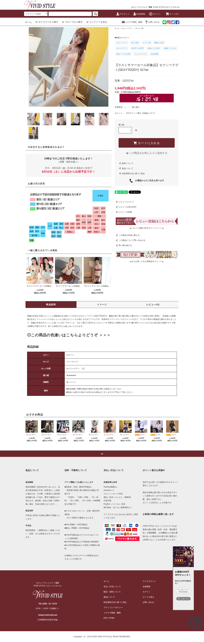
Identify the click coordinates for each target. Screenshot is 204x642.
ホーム (28, 22)
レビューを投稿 (125, 212)
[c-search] (95, 13)
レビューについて (126, 202)
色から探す (135, 43)
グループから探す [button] (74, 22)
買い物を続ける (125, 245)
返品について (127, 168)
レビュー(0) (153, 304)
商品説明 (51, 304)
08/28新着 (154, 54)
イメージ (102, 304)
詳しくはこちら (183, 599)
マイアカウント (149, 581)
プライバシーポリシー (113, 607)
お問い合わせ (154, 22)
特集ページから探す (123, 54)
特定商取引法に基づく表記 (133, 173)
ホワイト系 (147, 43)
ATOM (111, 618)
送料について (127, 163)
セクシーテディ (121, 43)
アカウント (125, 14)
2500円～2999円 (137, 48)
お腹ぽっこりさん (170, 48)
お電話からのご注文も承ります (148, 180)
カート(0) (173, 14)
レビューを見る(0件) (127, 207)
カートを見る (148, 597)
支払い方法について (112, 586)
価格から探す (159, 43)
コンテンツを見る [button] (98, 22)
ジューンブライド (140, 54)
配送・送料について (112, 592)
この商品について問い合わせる (132, 240)
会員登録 (141, 14)
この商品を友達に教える (129, 235)
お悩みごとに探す (153, 48)
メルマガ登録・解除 (133, 22)
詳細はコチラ (148, 113)
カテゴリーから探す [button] (48, 22)
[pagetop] (102, 454)
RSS (106, 618)
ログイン (156, 14)
